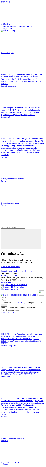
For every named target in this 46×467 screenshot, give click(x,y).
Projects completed (8, 271)
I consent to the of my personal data (23, 303)
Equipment (20, 271)
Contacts (28, 271)
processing (21, 303)
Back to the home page (10, 267)
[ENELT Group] (8, 31)
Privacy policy (7, 282)
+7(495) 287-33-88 (8, 26)
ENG (8, 2)
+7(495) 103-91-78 (24, 26)
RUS (3, 2)
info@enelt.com (7, 28)
